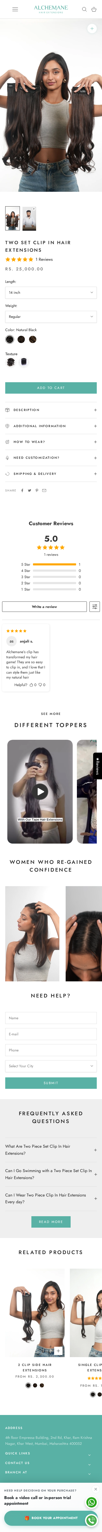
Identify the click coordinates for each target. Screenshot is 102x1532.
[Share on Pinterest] (37, 490)
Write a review (44, 606)
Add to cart (51, 387)
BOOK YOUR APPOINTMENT (51, 1518)
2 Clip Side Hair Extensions (35, 1367)
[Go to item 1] (12, 218)
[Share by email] (44, 490)
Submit (51, 1082)
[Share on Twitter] (29, 490)
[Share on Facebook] (22, 490)
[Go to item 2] (29, 218)
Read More (51, 1221)
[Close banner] (96, 1489)
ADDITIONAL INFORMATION (40, 426)
